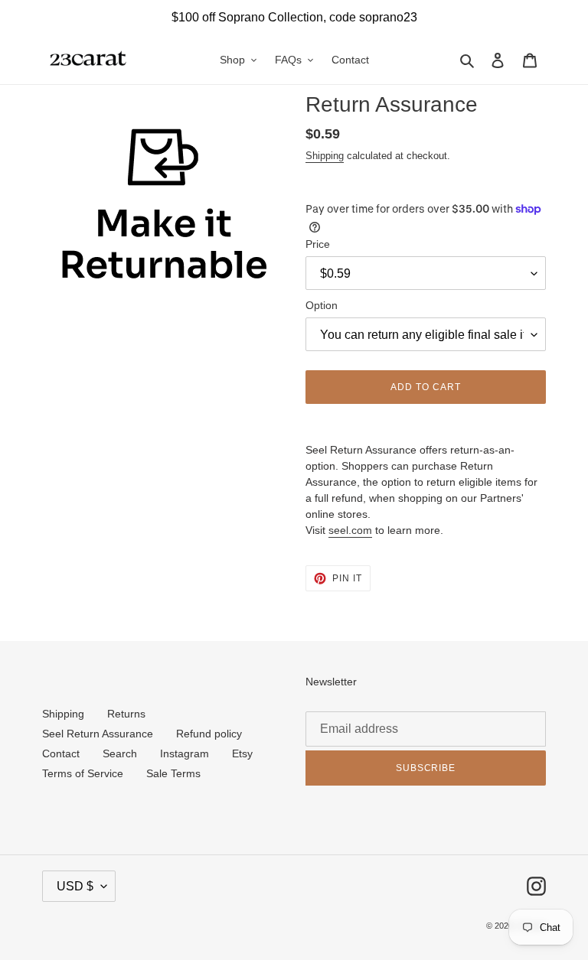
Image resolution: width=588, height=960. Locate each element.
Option (321, 305)
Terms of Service (82, 773)
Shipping (324, 155)
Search (120, 753)
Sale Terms (173, 773)
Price (317, 244)
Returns (126, 714)
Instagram (184, 753)
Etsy (242, 753)
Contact (61, 753)
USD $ (75, 886)
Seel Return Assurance (97, 733)
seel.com (350, 530)
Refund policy (209, 733)
